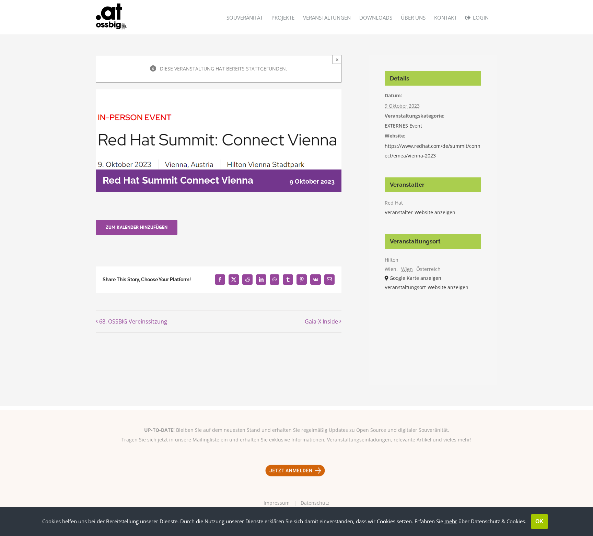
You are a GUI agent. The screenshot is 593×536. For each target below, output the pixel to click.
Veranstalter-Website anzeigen (420, 212)
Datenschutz (315, 503)
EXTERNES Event (403, 125)
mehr (450, 521)
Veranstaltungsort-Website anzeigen (426, 287)
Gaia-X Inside (321, 321)
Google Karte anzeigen (415, 278)
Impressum (277, 503)
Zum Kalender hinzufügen (136, 227)
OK (539, 521)
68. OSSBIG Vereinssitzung (133, 321)
